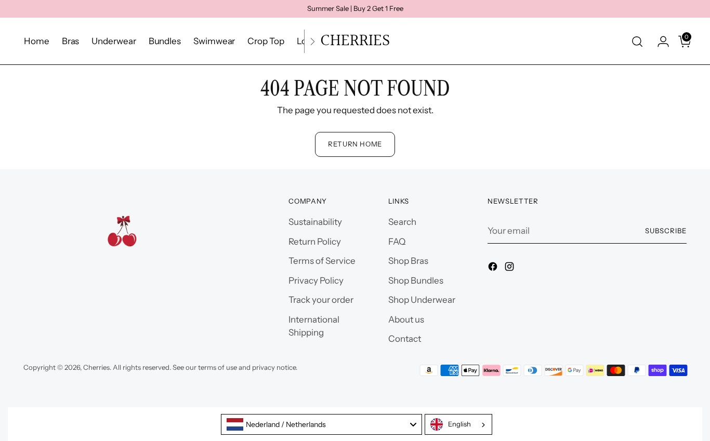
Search (402, 222)
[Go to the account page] (659, 41)
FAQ (396, 241)
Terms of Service (322, 261)
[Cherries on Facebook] (494, 268)
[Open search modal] (637, 41)
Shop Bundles (415, 280)
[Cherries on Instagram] (510, 268)
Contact (404, 338)
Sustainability (315, 222)
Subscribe (666, 230)
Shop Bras (408, 261)
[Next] (312, 41)
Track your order (320, 300)
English (459, 424)
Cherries (96, 367)
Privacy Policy (316, 280)
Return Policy (314, 241)
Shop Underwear (421, 300)
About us (406, 319)
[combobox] (321, 424)
